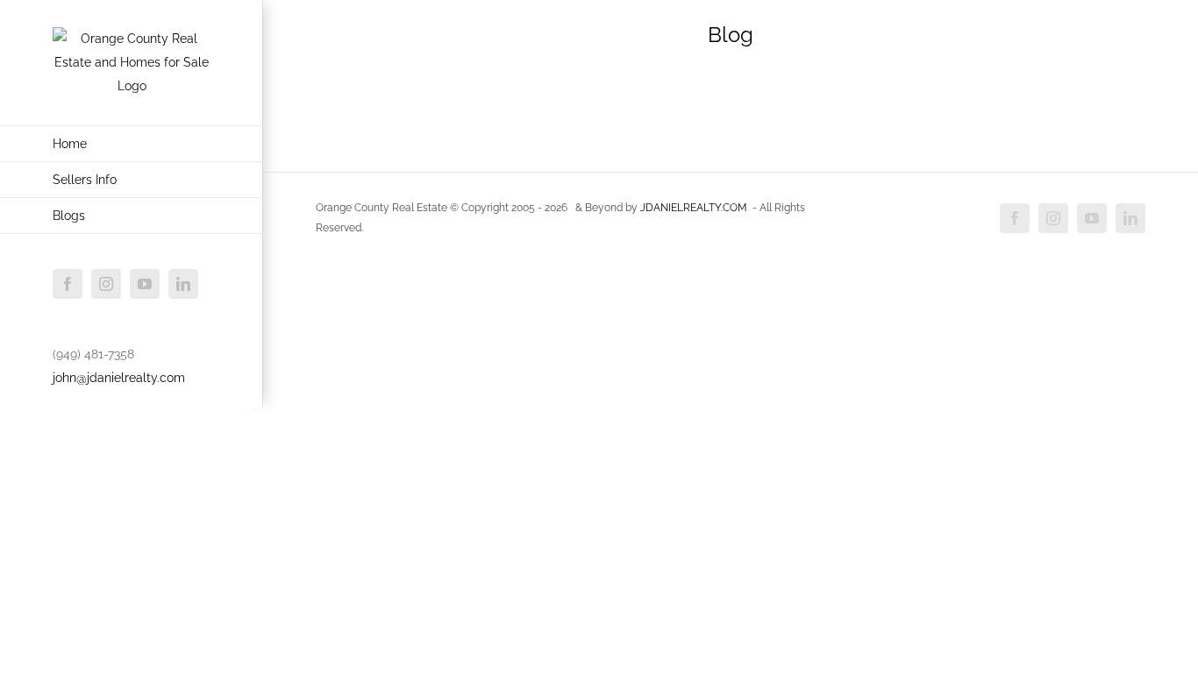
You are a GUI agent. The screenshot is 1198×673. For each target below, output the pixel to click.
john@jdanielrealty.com (119, 378)
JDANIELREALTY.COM (693, 208)
